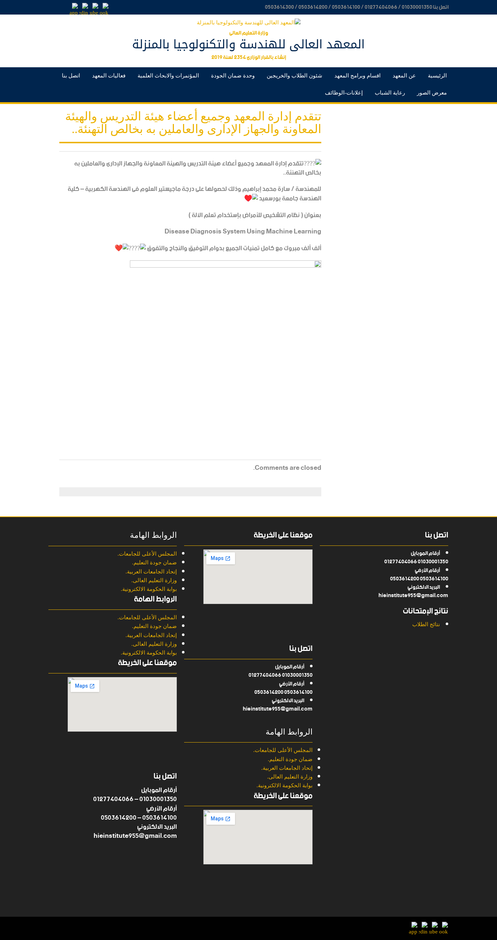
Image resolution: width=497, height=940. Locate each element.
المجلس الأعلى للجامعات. (147, 554)
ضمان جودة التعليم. (290, 759)
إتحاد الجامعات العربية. (287, 768)
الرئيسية (437, 76)
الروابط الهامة (153, 535)
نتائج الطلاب (426, 624)
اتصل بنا (71, 76)
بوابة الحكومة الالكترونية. (149, 653)
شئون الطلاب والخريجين (294, 76)
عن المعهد (404, 76)
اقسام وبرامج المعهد (357, 76)
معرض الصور (432, 93)
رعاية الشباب (390, 93)
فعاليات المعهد (109, 76)
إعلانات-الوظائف (344, 93)
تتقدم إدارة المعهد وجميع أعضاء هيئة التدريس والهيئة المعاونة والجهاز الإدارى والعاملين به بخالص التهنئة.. (193, 122)
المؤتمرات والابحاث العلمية (168, 76)
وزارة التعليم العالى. (154, 644)
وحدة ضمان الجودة (233, 76)
